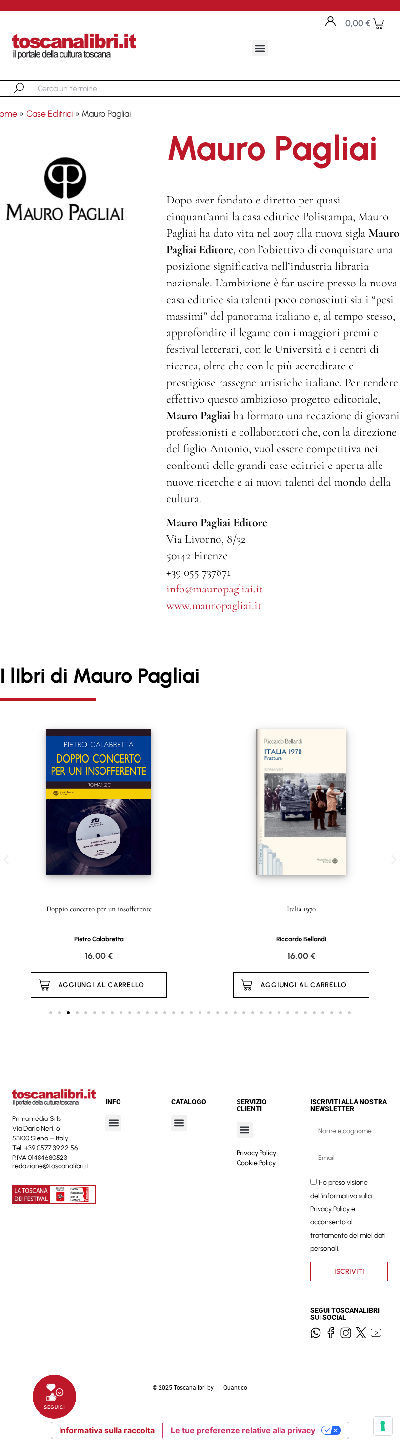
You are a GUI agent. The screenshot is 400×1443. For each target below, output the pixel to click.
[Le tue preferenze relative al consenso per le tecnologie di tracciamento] (383, 1426)
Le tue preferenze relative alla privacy (243, 1430)
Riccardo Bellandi (301, 939)
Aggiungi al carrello (101, 985)
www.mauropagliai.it (213, 605)
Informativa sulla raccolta (107, 1430)
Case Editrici (49, 113)
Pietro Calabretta (99, 939)
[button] (260, 48)
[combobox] (88, 88)
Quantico (235, 1387)
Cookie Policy (256, 1163)
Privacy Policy (256, 1153)
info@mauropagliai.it (214, 589)
